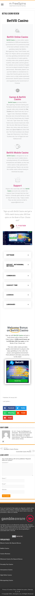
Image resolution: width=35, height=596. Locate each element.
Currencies (10, 275)
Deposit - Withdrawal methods (15, 265)
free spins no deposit (18, 508)
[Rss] (16, 592)
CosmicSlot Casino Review (23, 451)
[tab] (17, 255)
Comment (5, 462)
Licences (9, 295)
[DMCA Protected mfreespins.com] (17, 536)
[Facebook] (17, 592)
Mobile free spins (22, 589)
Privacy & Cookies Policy (9, 589)
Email (4, 484)
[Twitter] (19, 592)
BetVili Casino (11, 40)
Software (10, 255)
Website (4, 489)
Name (4, 478)
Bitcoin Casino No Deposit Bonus (10, 543)
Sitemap (30, 589)
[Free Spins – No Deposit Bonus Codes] (17, 4)
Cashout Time (12, 285)
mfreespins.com (17, 593)
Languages (10, 304)
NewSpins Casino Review (11, 448)
